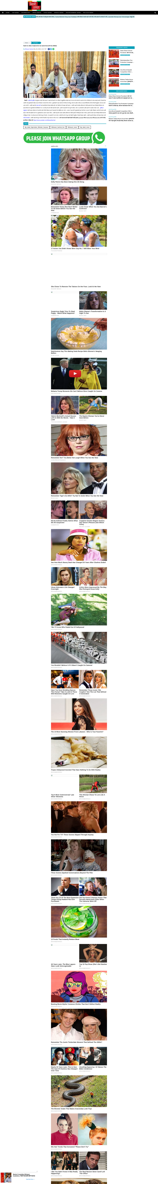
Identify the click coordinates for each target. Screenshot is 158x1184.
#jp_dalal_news (84, 127)
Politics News (88, 12)
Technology (25, 12)
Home (8, 12)
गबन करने (38, 105)
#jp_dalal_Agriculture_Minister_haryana (36, 127)
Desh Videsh (37, 12)
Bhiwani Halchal (29, 49)
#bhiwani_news (72, 127)
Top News (15, 12)
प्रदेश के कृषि (31, 100)
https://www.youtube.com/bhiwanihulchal (44, 120)
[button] (2, 12)
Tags (26, 123)
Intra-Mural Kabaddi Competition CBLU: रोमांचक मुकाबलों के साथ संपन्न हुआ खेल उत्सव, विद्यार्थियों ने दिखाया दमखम (121, 113)
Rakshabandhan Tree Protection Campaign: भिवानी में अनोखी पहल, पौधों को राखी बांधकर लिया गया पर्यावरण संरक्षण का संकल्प (121, 105)
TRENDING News (121, 47)
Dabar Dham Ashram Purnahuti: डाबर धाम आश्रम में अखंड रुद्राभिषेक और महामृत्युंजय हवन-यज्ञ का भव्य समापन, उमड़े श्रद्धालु (121, 98)
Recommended (121, 91)
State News (48, 12)
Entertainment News (73, 12)
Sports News (58, 12)
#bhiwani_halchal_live (58, 127)
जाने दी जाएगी (26, 117)
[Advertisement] (72, 29)
